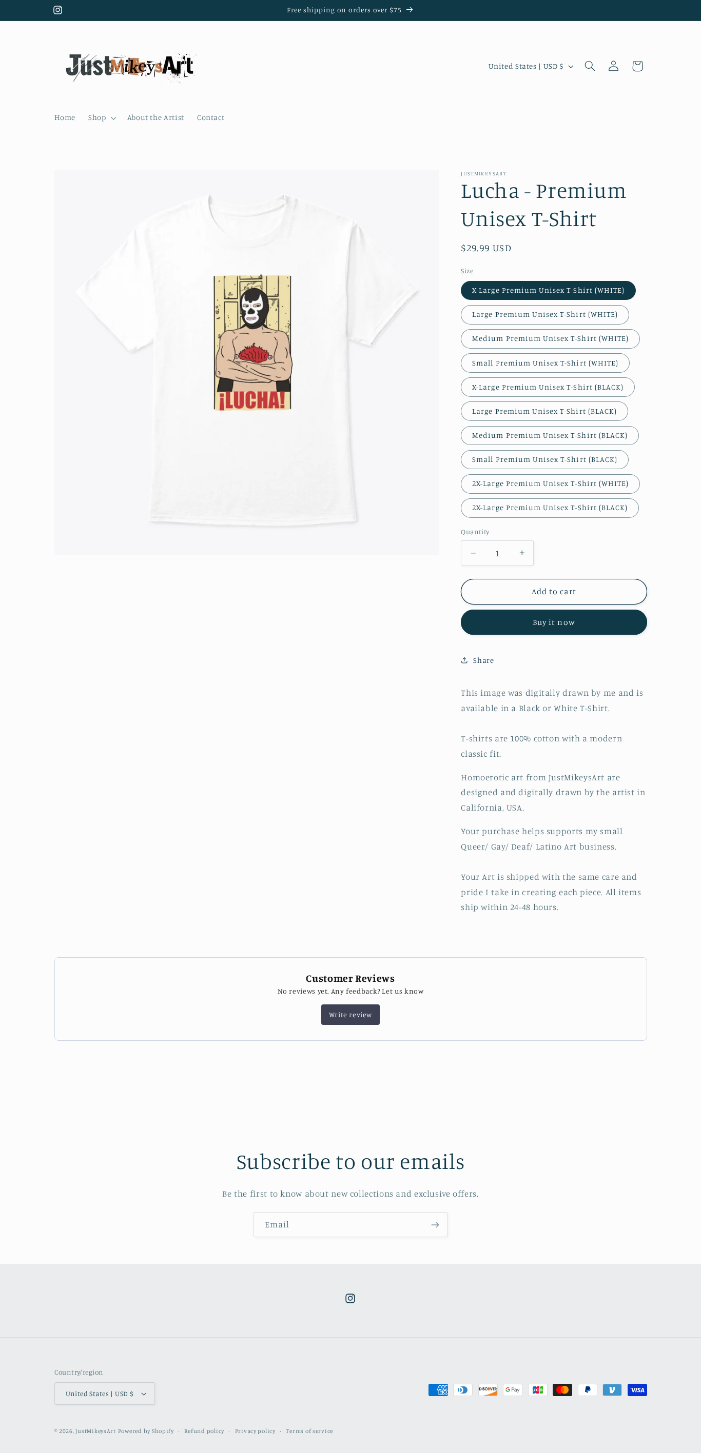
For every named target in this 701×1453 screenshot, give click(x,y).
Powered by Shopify (146, 1431)
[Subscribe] (435, 1224)
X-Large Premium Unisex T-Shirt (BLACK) (548, 386)
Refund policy (204, 1431)
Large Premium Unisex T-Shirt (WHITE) (545, 314)
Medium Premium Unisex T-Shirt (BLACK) (550, 435)
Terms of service (309, 1431)
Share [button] (483, 660)
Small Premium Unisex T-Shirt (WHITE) (545, 362)
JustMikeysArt (95, 1431)
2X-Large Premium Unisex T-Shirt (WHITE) (550, 483)
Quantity (475, 532)
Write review (350, 1014)
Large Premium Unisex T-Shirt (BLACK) (544, 411)
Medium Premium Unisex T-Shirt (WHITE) (550, 338)
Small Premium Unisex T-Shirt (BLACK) (544, 459)
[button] (101, 118)
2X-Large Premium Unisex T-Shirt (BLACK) (550, 507)
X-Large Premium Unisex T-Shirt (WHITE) (548, 290)
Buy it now (554, 622)
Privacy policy (255, 1431)
